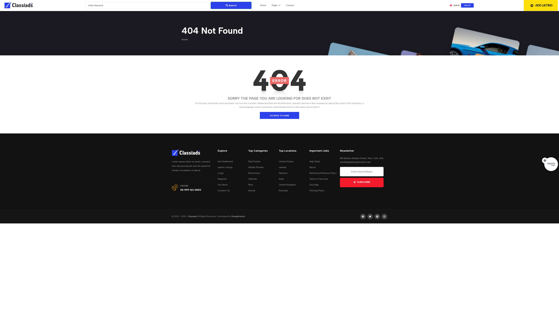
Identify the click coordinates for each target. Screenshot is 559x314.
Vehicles (252, 178)
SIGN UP (467, 5)
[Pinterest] (377, 216)
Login (221, 173)
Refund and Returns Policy (323, 173)
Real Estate (254, 161)
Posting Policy (316, 190)
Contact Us (224, 190)
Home (185, 39)
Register (222, 178)
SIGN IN (456, 5)
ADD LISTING (543, 5)
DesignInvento (238, 216)
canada (282, 167)
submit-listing (225, 167)
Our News (223, 184)
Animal (251, 190)
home (263, 5)
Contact (290, 5)
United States (286, 161)
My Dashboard (225, 161)
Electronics (254, 173)
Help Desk (314, 161)
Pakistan (283, 173)
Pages (274, 5)
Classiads (192, 216)
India (281, 178)
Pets (250, 184)
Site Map (314, 184)
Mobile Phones (256, 167)
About (312, 167)
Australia (283, 190)
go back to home (279, 116)
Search (233, 5)
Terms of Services (318, 178)
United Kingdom (287, 184)
